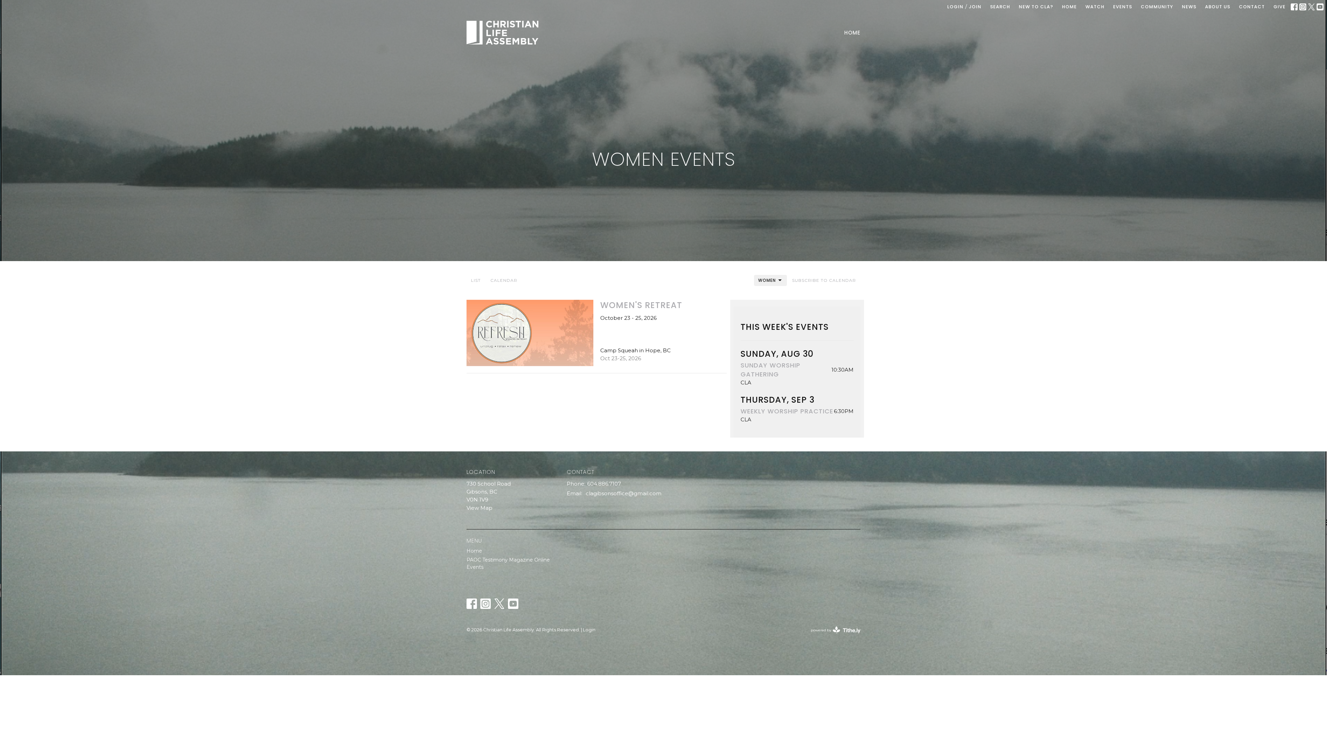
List (476, 280)
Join (975, 6)
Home (852, 32)
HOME (1069, 6)
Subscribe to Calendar (824, 280)
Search (1000, 6)
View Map (479, 508)
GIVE (1279, 6)
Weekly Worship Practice (787, 411)
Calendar (503, 280)
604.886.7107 (604, 483)
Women (767, 280)
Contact (1252, 6)
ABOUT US (1217, 6)
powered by (832, 636)
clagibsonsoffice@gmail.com (623, 493)
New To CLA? (1036, 6)
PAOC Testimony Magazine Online (508, 560)
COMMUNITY (1157, 6)
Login (955, 6)
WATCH (1094, 6)
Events (475, 567)
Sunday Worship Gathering (770, 369)
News (1189, 6)
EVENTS (1122, 6)
